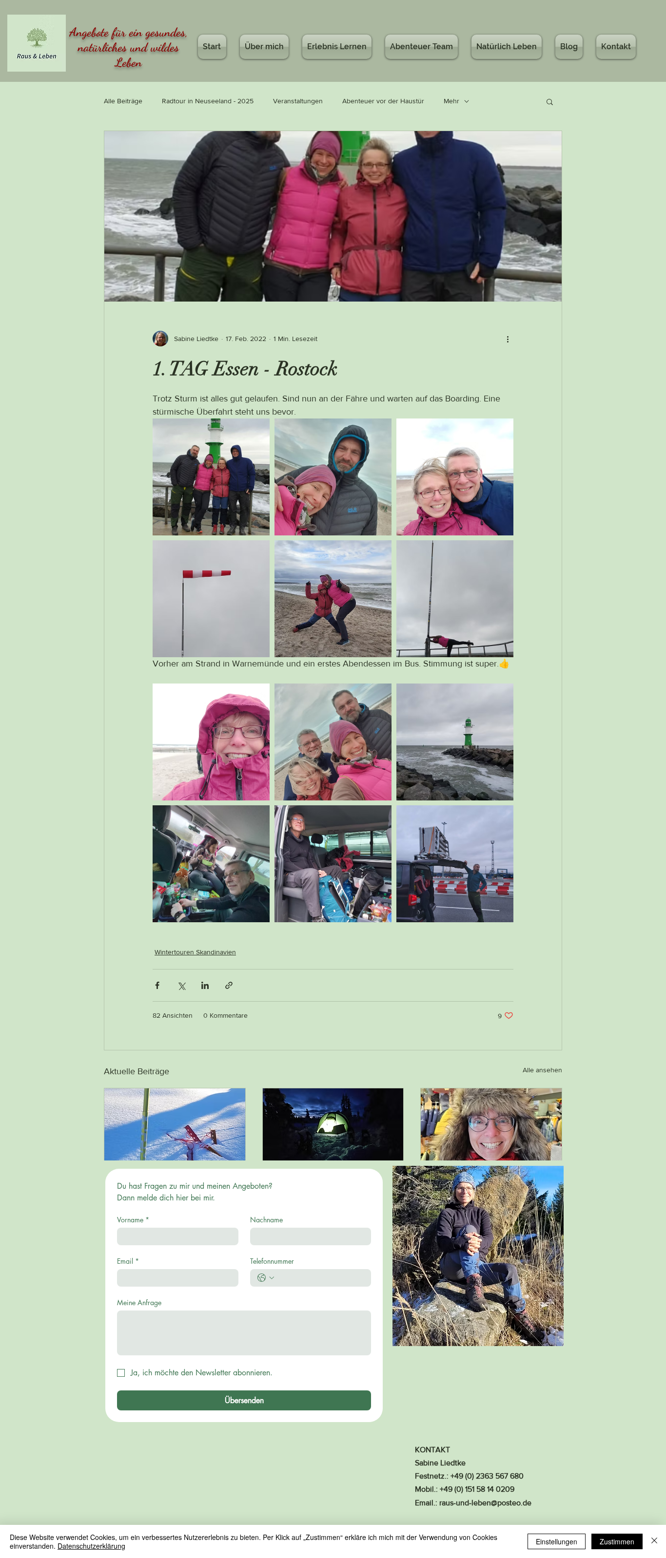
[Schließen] (654, 1541)
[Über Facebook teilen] (157, 985)
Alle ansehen (542, 1070)
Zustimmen (617, 1541)
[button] (549, 101)
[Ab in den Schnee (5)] (174, 1127)
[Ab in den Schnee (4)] (333, 1127)
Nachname (266, 1220)
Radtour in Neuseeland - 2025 (208, 101)
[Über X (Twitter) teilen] (181, 985)
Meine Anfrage (139, 1302)
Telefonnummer (272, 1261)
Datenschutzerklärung (91, 1546)
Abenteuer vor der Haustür (383, 101)
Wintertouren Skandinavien (195, 952)
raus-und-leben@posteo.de (485, 1503)
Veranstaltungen (298, 101)
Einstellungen (556, 1541)
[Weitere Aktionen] (507, 338)
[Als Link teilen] (229, 985)
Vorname (133, 1220)
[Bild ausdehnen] (211, 476)
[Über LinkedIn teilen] (205, 985)
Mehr (451, 101)
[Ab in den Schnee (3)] (491, 1127)
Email (128, 1261)
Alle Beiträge (123, 101)
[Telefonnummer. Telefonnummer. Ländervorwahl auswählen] (265, 1278)
